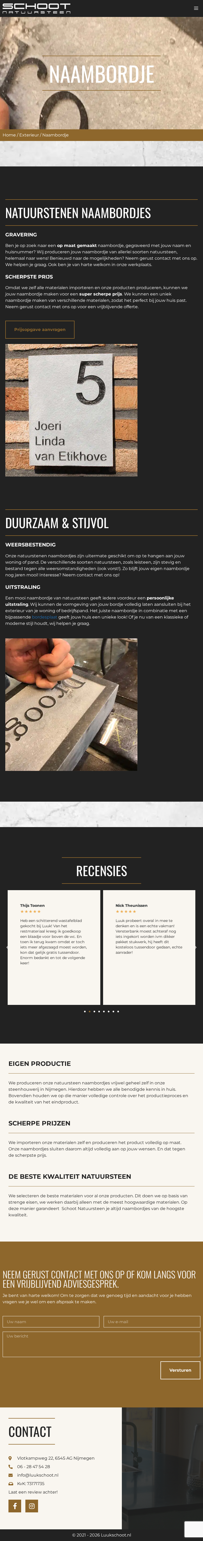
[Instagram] (31, 1506)
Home (9, 135)
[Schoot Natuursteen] (36, 8)
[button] (7, 947)
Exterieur (29, 135)
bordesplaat (44, 617)
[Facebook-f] (14, 1506)
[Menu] (196, 8)
